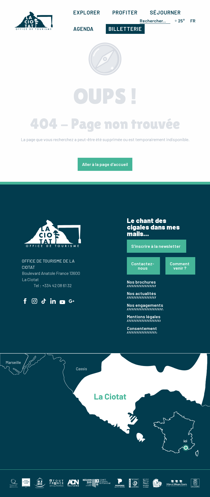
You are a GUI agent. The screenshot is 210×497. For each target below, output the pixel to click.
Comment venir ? (179, 265)
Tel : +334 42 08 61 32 (53, 285)
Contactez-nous (142, 265)
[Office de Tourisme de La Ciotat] (33, 21)
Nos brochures (141, 281)
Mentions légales (144, 316)
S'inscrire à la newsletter (155, 246)
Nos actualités (141, 293)
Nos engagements (145, 305)
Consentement (142, 328)
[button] (154, 21)
